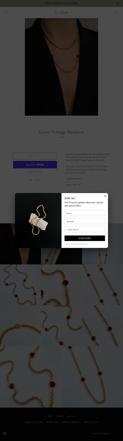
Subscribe (84, 238)
